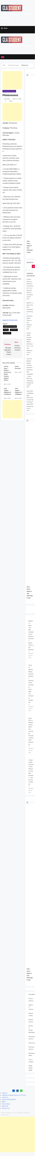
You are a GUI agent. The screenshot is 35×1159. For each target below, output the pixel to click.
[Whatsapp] (21, 1091)
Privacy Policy (6, 1104)
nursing (6, 329)
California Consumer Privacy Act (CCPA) (14, 1095)
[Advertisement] (12, 80)
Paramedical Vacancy (9, 91)
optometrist (14, 329)
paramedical (7, 333)
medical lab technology (10, 326)
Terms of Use (5, 1108)
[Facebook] (1, 4)
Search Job (5, 1106)
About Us (4, 1093)
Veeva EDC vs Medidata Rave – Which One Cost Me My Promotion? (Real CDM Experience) (30, 731)
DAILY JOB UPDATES (9, 1099)
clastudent (7, 99)
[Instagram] (4, 4)
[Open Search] (17, 31)
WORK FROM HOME (30, 1068)
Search (30, 262)
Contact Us (5, 1097)
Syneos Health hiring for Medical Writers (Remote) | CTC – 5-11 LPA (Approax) (30, 341)
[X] (7, 4)
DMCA (4, 1101)
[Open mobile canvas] (2, 57)
